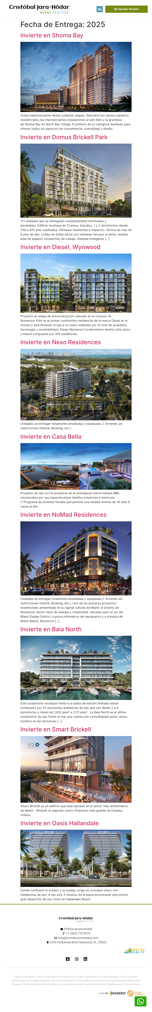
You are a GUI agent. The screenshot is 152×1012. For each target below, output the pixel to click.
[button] (100, 9)
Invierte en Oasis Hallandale (59, 823)
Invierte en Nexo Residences (60, 342)
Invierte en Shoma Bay (51, 35)
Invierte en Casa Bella (50, 436)
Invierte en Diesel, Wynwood (60, 247)
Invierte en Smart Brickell (55, 729)
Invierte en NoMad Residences (63, 514)
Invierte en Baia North (51, 629)
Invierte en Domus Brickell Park (64, 137)
